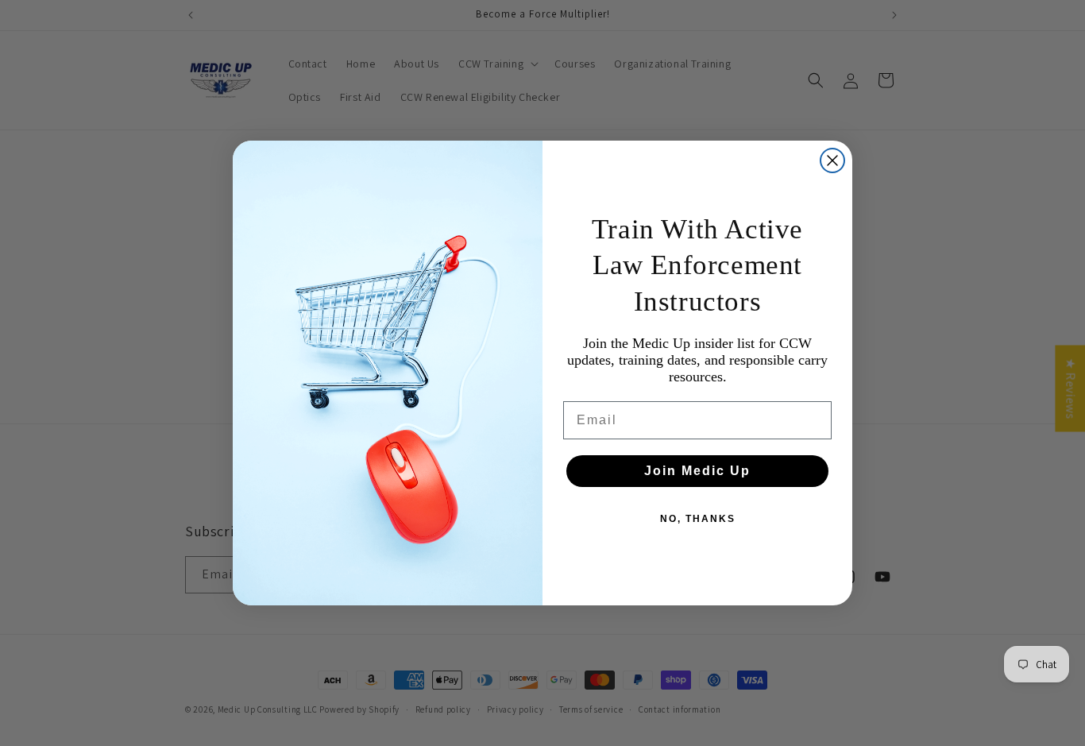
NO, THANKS (698, 518)
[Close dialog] (832, 160)
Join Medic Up (697, 470)
